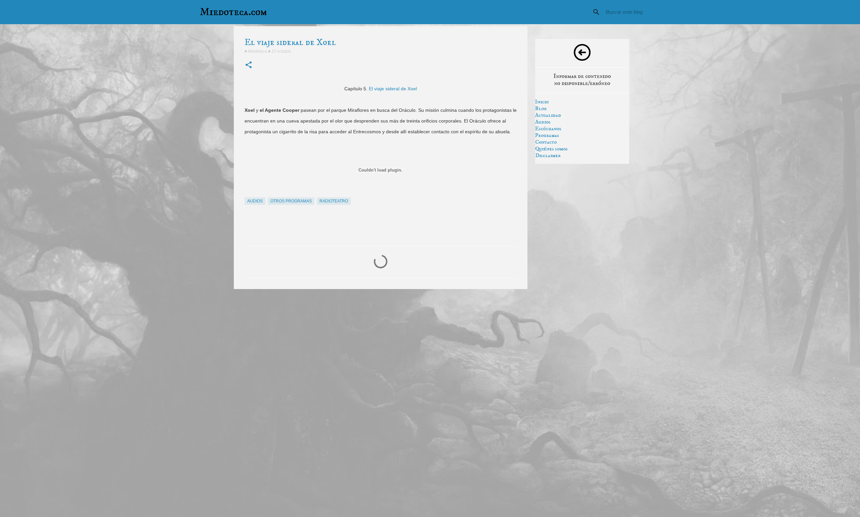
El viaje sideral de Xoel (393, 88)
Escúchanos (548, 128)
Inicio (542, 101)
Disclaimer (548, 155)
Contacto (546, 142)
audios (255, 201)
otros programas (291, 201)
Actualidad (548, 115)
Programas (547, 135)
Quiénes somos (551, 148)
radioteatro (333, 201)
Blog (541, 108)
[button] (249, 65)
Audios (543, 122)
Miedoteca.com (233, 12)
